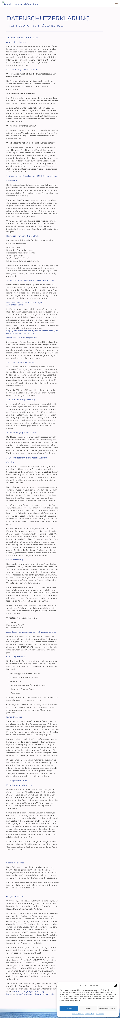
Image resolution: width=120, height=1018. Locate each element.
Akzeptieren (68, 1008)
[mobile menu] (116, 4)
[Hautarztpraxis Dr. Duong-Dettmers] (20, 3)
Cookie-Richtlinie (78, 1014)
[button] (115, 985)
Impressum (100, 1014)
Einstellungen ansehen (107, 1008)
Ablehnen (88, 1008)
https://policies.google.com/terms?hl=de (35, 994)
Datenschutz (89, 1014)
